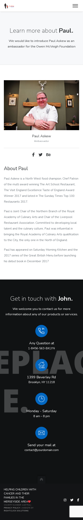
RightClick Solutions (16, 510)
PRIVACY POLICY (12, 508)
